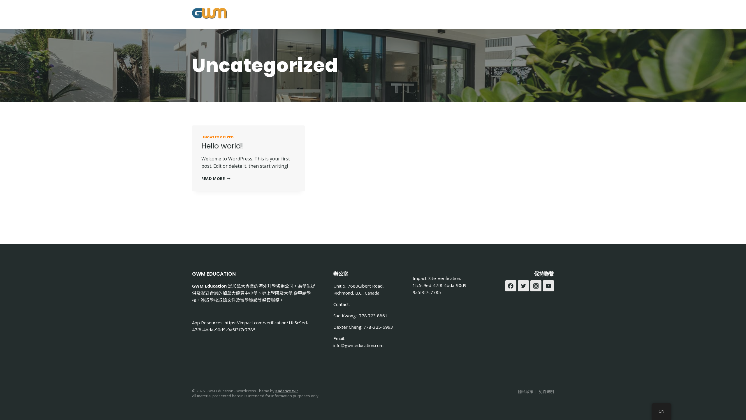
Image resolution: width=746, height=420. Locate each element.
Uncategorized (217, 137)
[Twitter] (523, 285)
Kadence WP (286, 390)
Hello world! (222, 146)
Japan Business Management (432, 14)
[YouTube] (548, 285)
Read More (216, 178)
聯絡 (487, 14)
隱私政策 (525, 391)
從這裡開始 (314, 14)
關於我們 (347, 14)
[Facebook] (532, 14)
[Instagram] (547, 14)
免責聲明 (546, 391)
